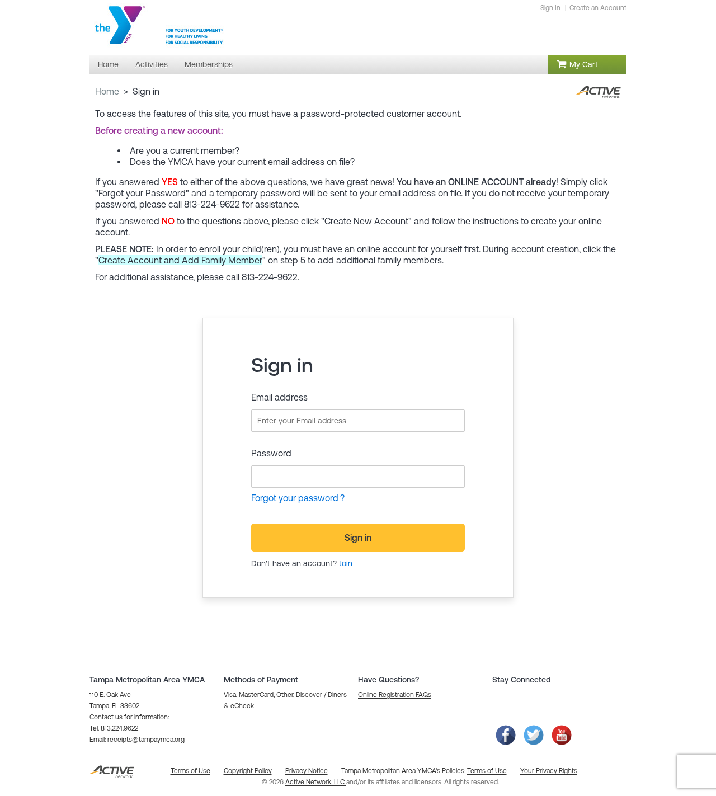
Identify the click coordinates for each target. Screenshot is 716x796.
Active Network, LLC (315, 782)
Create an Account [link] (597, 8)
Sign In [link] (550, 8)
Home (107, 91)
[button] (137, 739)
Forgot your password (294, 498)
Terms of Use (487, 771)
